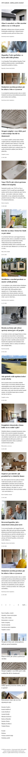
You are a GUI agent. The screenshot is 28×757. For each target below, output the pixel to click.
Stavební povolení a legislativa (7, 36)
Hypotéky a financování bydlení (8, 68)
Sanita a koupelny (5, 203)
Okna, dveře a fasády (5, 251)
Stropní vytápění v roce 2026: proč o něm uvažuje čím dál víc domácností (13, 133)
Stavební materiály (5, 348)
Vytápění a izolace (5, 154)
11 (18, 605)
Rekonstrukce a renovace (6, 446)
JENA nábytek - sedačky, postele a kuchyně (12, 2)
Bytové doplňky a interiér (6, 494)
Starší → (24, 605)
